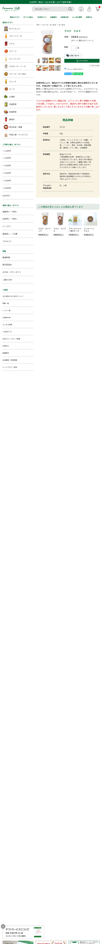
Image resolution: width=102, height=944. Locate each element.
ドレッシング (14, 58)
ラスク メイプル (59, 229)
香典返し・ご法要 (9, 233)
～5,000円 (6, 180)
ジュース (12, 81)
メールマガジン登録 (9, 367)
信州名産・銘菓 (15, 127)
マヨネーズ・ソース (17, 66)
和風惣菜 (13, 111)
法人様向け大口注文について (13, 296)
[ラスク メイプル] (60, 219)
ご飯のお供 (7, 279)
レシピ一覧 (6, 310)
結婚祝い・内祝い (9, 211)
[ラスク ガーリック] (45, 219)
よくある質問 (77, 17)
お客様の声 (64, 17)
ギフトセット (14, 28)
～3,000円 (6, 165)
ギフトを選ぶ (28, 17)
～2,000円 (6, 158)
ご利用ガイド (42, 17)
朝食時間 (6, 257)
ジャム (12, 43)
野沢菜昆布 (7, 264)
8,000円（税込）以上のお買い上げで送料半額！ (51, 1)
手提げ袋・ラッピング (18, 134)
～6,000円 (6, 188)
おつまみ (62, 25)
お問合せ (89, 17)
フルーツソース (15, 36)
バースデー (7, 226)
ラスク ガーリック (44, 229)
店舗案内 (53, 17)
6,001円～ (6, 195)
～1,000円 (6, 150)
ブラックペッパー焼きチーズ (75, 229)
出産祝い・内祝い (9, 218)
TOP (38, 25)
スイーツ (13, 51)
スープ (12, 89)
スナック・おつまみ (49, 25)
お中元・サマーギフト (11, 272)
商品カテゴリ (15, 17)
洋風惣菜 (13, 104)
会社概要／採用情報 (9, 360)
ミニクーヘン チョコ (90, 229)
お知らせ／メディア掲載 (11, 339)
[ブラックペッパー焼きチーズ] (75, 219)
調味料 (12, 119)
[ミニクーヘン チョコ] (90, 219)
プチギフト (7, 241)
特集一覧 (5, 303)
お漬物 (12, 96)
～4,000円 (6, 173)
